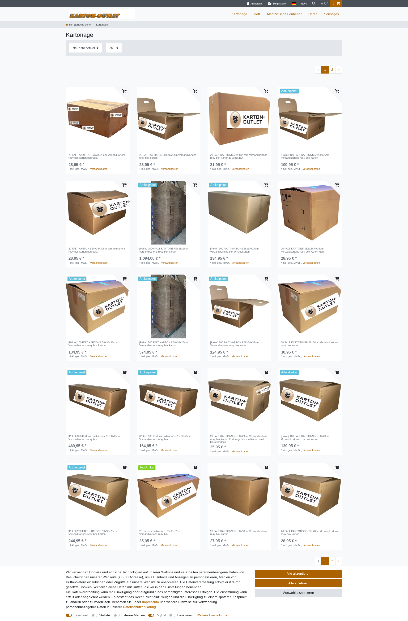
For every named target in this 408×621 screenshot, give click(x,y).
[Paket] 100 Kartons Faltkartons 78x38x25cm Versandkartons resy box (165, 437)
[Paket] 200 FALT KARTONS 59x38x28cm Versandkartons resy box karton (92, 532)
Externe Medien (133, 615)
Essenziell (80, 615)
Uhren (313, 14)
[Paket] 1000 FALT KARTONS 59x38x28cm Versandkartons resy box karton (164, 250)
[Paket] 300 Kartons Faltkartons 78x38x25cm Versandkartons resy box (94, 437)
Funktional (184, 615)
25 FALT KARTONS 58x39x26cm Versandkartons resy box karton (167, 156)
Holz (257, 14)
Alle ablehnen (298, 583)
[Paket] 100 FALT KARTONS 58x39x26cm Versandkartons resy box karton (305, 156)
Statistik (104, 615)
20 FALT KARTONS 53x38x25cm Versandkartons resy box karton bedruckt (97, 156)
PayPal (161, 615)
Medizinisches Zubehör (284, 14)
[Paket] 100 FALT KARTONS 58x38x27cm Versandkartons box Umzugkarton (234, 250)
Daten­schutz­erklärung (139, 607)
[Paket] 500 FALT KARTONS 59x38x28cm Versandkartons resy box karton (163, 344)
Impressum (150, 602)
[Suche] (314, 3)
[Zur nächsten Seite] (339, 70)
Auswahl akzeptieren (298, 593)
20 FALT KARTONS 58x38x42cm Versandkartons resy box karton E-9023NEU (238, 156)
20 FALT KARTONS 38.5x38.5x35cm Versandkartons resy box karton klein (302, 250)
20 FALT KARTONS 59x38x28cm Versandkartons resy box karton (309, 532)
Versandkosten (98, 168)
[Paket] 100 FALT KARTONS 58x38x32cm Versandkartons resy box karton (234, 344)
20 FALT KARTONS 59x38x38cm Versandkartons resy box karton (309, 344)
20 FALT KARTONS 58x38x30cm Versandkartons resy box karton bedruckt (97, 250)
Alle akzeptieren (298, 573)
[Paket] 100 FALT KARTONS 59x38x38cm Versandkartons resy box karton (92, 344)
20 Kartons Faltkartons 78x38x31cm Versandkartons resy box (160, 532)
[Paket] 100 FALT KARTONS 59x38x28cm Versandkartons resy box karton (305, 437)
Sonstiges (331, 14)
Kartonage (239, 14)
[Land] (294, 3)
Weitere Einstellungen (213, 615)
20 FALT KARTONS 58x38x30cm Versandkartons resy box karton (238, 532)
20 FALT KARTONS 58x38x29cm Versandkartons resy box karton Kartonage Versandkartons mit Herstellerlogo (238, 439)
